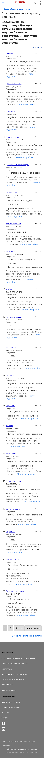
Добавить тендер (9, 690)
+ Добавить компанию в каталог (26, 636)
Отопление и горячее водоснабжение (18, 658)
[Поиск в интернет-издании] (35, 3)
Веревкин (10, 406)
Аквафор (10, 53)
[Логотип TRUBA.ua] (20, 2)
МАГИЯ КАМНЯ (13, 559)
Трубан (9, 289)
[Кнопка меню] (3, 3)
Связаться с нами (23, 749)
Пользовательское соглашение (17, 753)
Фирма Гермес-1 (13, 137)
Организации (7, 685)
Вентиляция (7, 669)
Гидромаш (10, 532)
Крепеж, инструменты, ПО (13, 679)
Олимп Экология (13, 481)
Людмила (10, 375)
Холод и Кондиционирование (15, 664)
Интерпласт (11, 252)
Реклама (5, 712)
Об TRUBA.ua (11, 749)
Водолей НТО (12, 454)
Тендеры (5, 718)
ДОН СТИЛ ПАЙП (13, 84)
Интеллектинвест (14, 317)
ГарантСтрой (12, 192)
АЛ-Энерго (11, 348)
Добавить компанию (11, 702)
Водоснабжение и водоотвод (15, 674)
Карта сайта (33, 753)
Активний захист (13, 224)
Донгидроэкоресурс (15, 591)
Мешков (9, 426)
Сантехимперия (13, 509)
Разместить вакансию (11, 707)
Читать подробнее (26, 104)
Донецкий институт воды (17, 165)
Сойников (10, 111)
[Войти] (40, 3)
